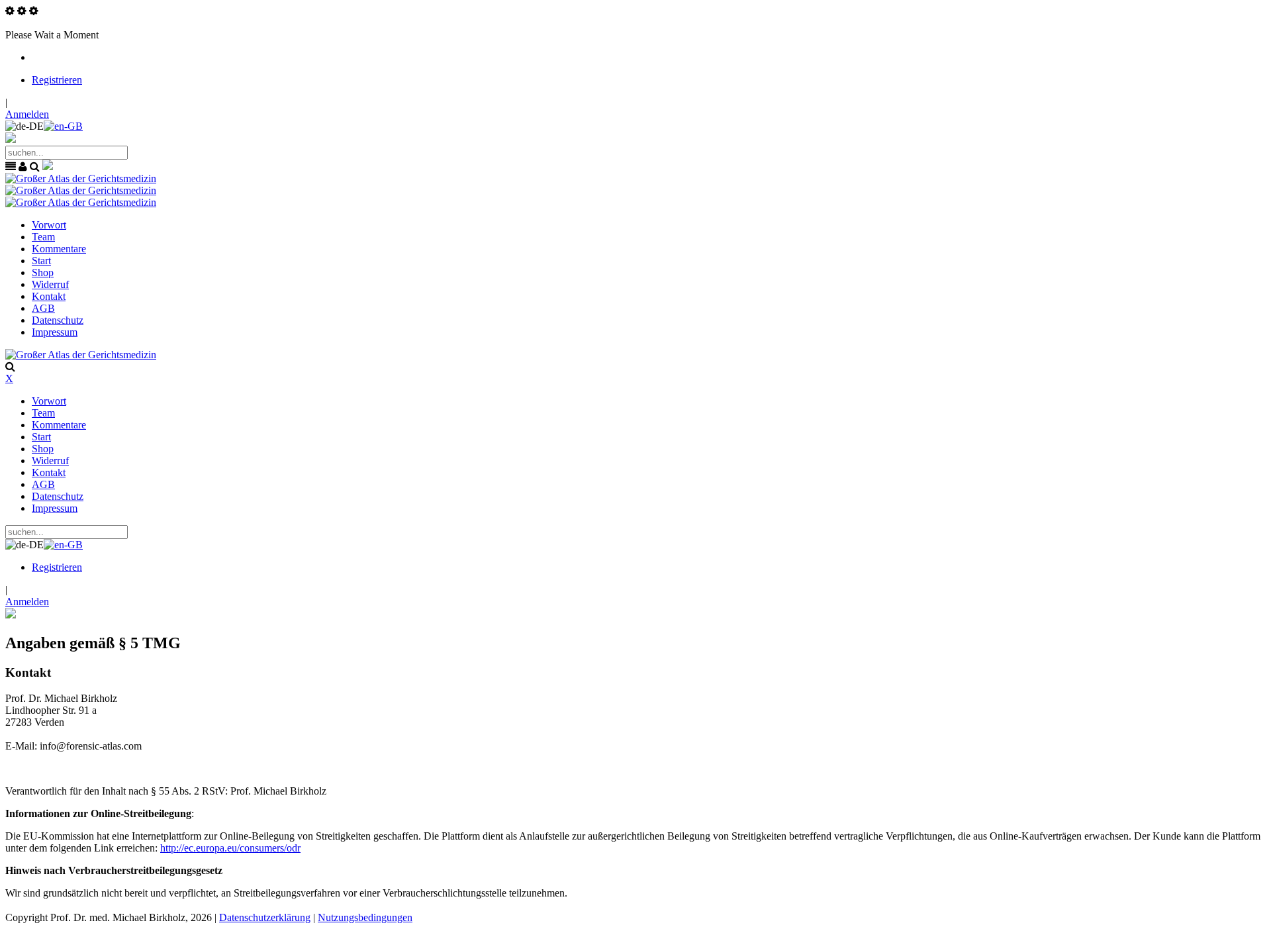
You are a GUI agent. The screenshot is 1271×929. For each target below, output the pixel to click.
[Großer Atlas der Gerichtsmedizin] (80, 178)
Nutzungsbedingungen (365, 917)
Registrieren (57, 79)
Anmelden (27, 114)
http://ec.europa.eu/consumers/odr (230, 848)
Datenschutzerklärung (264, 917)
